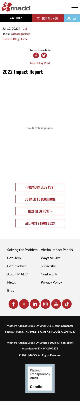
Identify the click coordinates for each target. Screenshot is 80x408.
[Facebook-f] (13, 304)
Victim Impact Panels (57, 250)
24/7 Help (16, 18)
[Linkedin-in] (35, 304)
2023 (15, 28)
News (11, 282)
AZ (74, 18)
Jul (25, 28)
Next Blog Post (40, 63)
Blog (10, 290)
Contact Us (49, 274)
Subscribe (48, 266)
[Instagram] (45, 304)
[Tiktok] (67, 304)
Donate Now (50, 18)
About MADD (17, 274)
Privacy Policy (51, 282)
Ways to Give (51, 258)
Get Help (14, 258)
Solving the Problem (22, 250)
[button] (40, 187)
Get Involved (17, 266)
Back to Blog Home (15, 39)
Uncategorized (20, 33)
